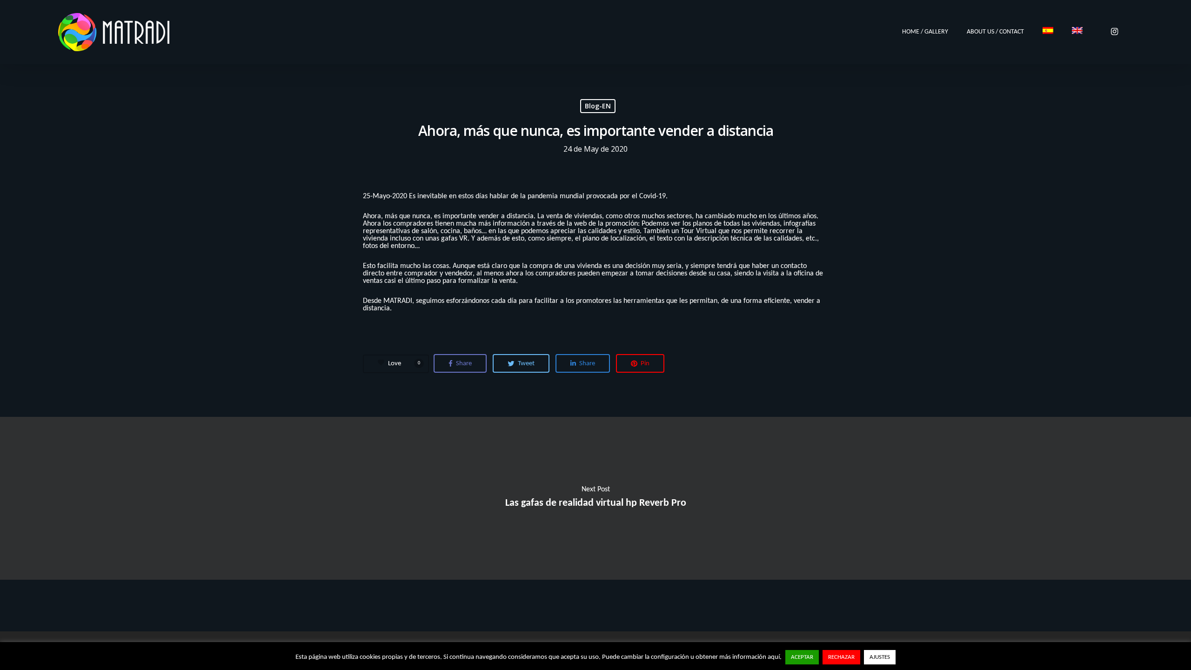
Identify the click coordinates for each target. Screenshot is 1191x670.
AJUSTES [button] (880, 657)
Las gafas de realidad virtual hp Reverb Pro (595, 498)
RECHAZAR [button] (841, 657)
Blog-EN (598, 105)
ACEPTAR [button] (802, 657)
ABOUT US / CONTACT (995, 31)
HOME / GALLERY (925, 31)
